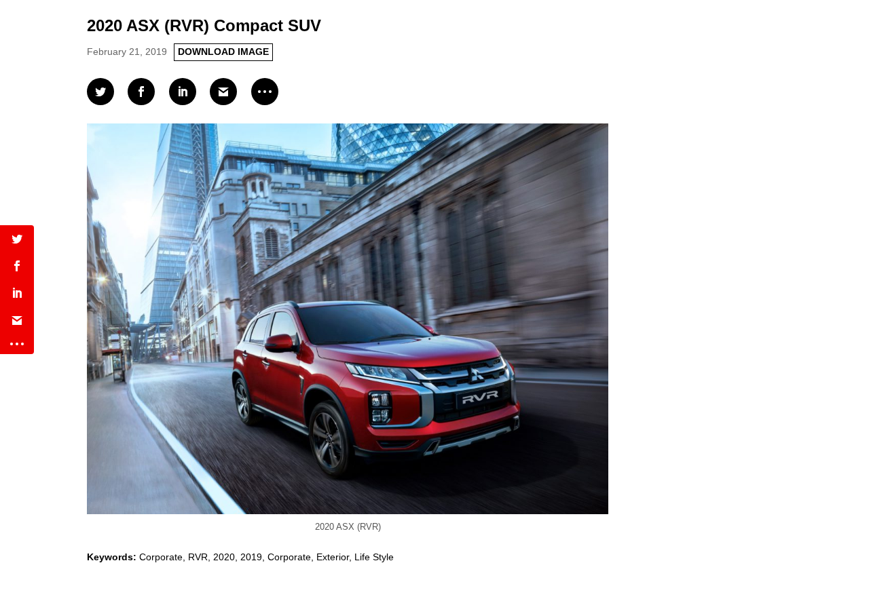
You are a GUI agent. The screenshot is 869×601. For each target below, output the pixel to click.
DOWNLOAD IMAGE (223, 51)
